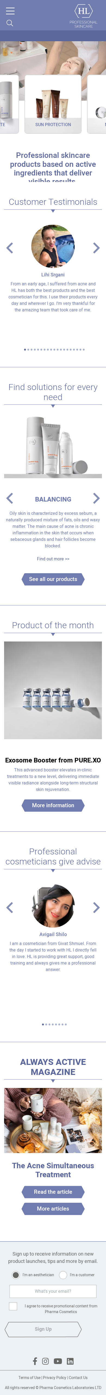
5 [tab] (38, 350)
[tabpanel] (53, 270)
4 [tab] (35, 350)
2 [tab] (28, 350)
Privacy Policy (54, 1378)
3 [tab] (31, 350)
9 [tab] (51, 350)
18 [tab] (80, 350)
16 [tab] (74, 350)
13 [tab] (64, 350)
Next (96, 248)
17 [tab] (77, 350)
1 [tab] (25, 350)
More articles (53, 1209)
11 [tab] (57, 350)
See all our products (53, 579)
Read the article (53, 1192)
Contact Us (78, 1378)
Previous (9, 248)
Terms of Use (29, 1378)
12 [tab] (61, 350)
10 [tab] (54, 350)
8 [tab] (48, 350)
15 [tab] (70, 350)
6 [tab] (41, 350)
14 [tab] (67, 350)
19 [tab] (83, 350)
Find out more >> (53, 559)
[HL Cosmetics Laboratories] (84, 16)
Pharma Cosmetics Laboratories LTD (70, 1388)
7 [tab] (44, 350)
